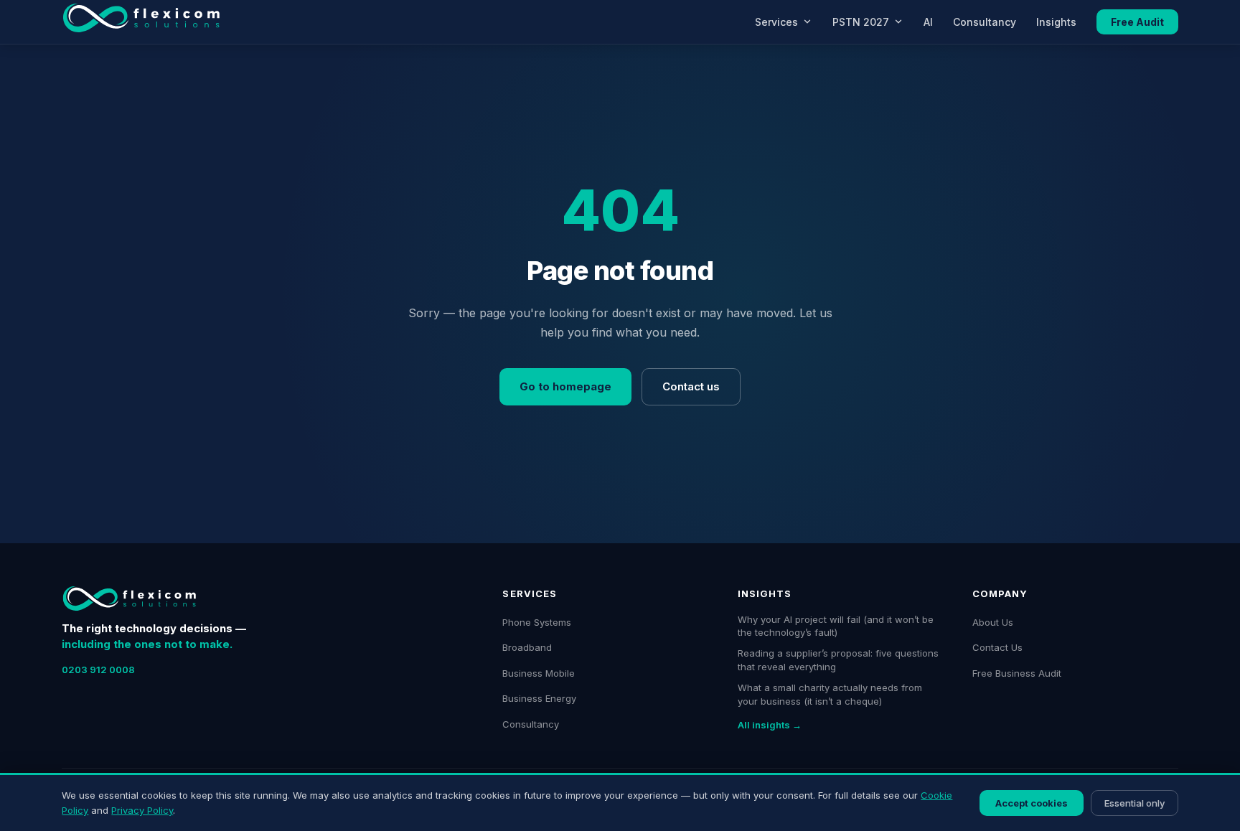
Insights (1056, 22)
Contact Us (997, 647)
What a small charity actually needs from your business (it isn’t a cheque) (830, 694)
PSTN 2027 (860, 22)
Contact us (691, 386)
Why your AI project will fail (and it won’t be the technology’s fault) (836, 626)
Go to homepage (565, 386)
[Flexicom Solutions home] (141, 21)
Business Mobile (538, 673)
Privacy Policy (142, 810)
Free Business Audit (1016, 673)
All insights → (770, 725)
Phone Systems (536, 622)
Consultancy (984, 22)
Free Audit (1137, 22)
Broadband (527, 647)
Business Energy (539, 698)
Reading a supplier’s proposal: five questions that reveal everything (838, 659)
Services (776, 22)
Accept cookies (1031, 803)
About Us (992, 622)
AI (928, 22)
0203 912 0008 (98, 669)
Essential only (1134, 803)
